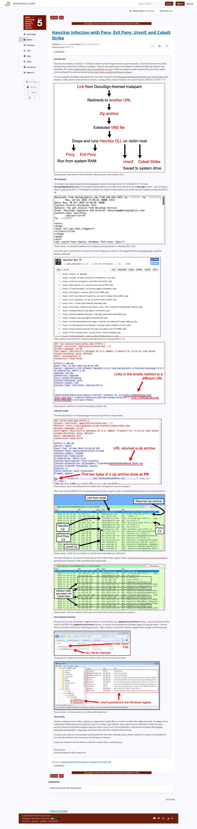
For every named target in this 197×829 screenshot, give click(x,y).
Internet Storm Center (24, 3)
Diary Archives (59, 811)
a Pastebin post (145, 251)
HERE (90, 23)
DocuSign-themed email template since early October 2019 (143, 77)
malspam (93, 762)
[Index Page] (7, 3)
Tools (29, 61)
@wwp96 (94, 184)
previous (54, 17)
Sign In (180, 3)
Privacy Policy (54, 821)
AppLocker (82, 730)
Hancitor (84, 762)
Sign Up (190, 3)
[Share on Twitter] (167, 46)
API (42, 818)
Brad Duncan (59, 47)
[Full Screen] (152, 46)
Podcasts (30, 45)
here (120, 742)
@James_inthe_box (62, 254)
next (61, 17)
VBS (109, 762)
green (171, 11)
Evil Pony (76, 762)
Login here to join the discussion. (65, 787)
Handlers (43, 821)
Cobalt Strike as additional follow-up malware (112, 72)
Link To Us (26, 821)
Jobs (29, 50)
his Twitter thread (73, 184)
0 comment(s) (59, 51)
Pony (99, 762)
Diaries (30, 39)
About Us (30, 72)
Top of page (170, 799)
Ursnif (104, 762)
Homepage (31, 34)
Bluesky (34, 92)
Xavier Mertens (150, 11)
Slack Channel (33, 82)
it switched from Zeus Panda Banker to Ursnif (93, 69)
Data (29, 56)
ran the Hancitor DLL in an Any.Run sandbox (147, 558)
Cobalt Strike (66, 762)
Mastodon (33, 87)
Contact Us (31, 67)
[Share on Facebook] (159, 46)
